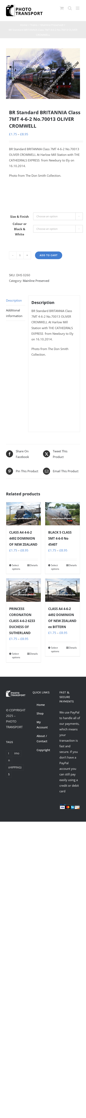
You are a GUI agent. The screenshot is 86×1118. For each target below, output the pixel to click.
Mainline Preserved (36, 281)
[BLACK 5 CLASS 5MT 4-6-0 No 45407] (62, 513)
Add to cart (49, 255)
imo (16, 753)
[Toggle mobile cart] (62, 8)
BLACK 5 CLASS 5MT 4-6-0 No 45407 (60, 538)
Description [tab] (14, 300)
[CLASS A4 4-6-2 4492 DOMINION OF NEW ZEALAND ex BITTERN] (62, 590)
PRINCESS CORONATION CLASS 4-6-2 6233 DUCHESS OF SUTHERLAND (22, 621)
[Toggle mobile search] (70, 8)
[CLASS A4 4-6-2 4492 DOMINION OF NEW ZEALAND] (23, 513)
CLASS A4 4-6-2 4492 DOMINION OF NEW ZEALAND (23, 538)
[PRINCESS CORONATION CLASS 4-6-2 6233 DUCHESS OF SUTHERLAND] (23, 590)
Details (34, 565)
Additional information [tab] (14, 313)
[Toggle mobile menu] (78, 8)
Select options (16, 567)
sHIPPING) (14, 767)
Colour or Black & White (20, 229)
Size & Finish (19, 217)
